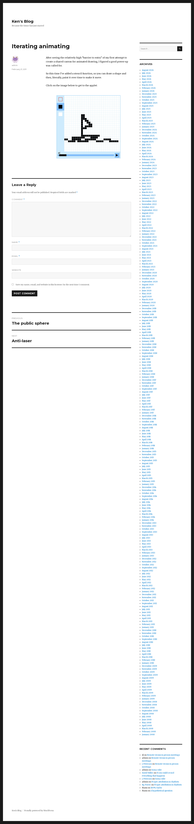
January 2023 (148, 198)
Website (16, 270)
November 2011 (149, 597)
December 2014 (149, 487)
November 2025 (149, 97)
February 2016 (148, 445)
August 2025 (147, 106)
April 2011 (146, 618)
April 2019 (146, 332)
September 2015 (149, 460)
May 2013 (146, 544)
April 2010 (146, 654)
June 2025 (146, 112)
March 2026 (147, 85)
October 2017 (148, 386)
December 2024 (149, 130)
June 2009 (146, 684)
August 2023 (148, 177)
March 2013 (147, 550)
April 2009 (147, 690)
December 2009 (149, 666)
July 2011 (146, 609)
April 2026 (147, 82)
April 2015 (146, 475)
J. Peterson (147, 764)
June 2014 (146, 505)
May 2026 (146, 79)
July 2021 (146, 252)
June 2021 (146, 255)
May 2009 (146, 687)
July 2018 (146, 359)
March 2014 (147, 514)
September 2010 (149, 639)
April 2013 (146, 547)
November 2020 (149, 276)
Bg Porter (146, 785)
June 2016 (146, 433)
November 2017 (149, 383)
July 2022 (146, 216)
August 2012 (147, 570)
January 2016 (148, 448)
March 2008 (147, 728)
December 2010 (149, 630)
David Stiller (147, 773)
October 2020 (148, 279)
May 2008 (146, 722)
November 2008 (149, 705)
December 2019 (149, 308)
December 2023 (149, 165)
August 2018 (147, 356)
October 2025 (148, 100)
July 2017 (146, 395)
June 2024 (146, 147)
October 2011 (148, 600)
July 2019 (146, 323)
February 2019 (148, 338)
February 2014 (148, 517)
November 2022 (149, 204)
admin (15, 65)
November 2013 (149, 526)
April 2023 (147, 189)
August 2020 (148, 284)
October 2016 (148, 422)
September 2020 (150, 281)
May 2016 (146, 436)
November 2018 (149, 347)
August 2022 (148, 213)
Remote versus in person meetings (163, 755)
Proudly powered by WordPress (39, 810)
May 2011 (146, 615)
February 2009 (149, 696)
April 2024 (147, 153)
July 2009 (146, 681)
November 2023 (149, 168)
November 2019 (149, 311)
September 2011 (149, 603)
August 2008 (148, 713)
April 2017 (146, 404)
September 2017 (149, 389)
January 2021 (148, 270)
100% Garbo (156, 788)
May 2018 (146, 365)
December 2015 (149, 451)
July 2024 (146, 144)
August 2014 (147, 499)
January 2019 (148, 341)
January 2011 (148, 627)
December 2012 (149, 559)
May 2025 (146, 115)
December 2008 (149, 702)
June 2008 (146, 719)
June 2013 (146, 541)
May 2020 (146, 293)
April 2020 (147, 296)
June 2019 (146, 326)
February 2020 (149, 302)
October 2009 (148, 672)
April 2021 (146, 261)
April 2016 (146, 439)
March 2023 (147, 192)
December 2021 (149, 237)
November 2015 (149, 454)
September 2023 (150, 174)
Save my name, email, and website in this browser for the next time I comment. (53, 284)
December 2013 (149, 523)
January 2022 (148, 234)
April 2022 (147, 225)
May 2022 (146, 222)
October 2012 (148, 565)
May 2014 (146, 508)
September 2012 (149, 567)
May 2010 (146, 651)
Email (16, 256)
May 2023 (146, 186)
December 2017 (149, 380)
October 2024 (148, 135)
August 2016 (147, 427)
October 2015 (148, 457)
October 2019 (148, 314)
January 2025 (148, 127)
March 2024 (147, 156)
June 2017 (146, 398)
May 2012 (146, 579)
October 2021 (148, 243)
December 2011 (149, 594)
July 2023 (146, 180)
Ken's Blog (23, 21)
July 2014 (146, 502)
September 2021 (149, 246)
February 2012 (148, 588)
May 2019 (146, 329)
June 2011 (146, 612)
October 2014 (148, 493)
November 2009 (149, 669)
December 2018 (149, 344)
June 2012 (146, 576)
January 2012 (148, 591)
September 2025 (149, 103)
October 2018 (148, 350)
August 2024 (148, 141)
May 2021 (146, 258)
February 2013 (148, 553)
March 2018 (147, 371)
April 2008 (147, 725)
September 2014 (149, 496)
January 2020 (148, 305)
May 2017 (146, 401)
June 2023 (146, 183)
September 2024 (150, 138)
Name (16, 242)
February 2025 (148, 124)
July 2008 (146, 716)
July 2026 (146, 73)
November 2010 (149, 633)
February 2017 (148, 410)
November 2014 (149, 490)
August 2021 (147, 249)
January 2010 (148, 663)
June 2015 (146, 469)
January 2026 (148, 91)
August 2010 (147, 642)
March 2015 (147, 478)
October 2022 (148, 207)
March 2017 (147, 407)
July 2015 (146, 466)
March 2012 (147, 585)
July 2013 (146, 538)
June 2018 (146, 362)
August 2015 (147, 463)
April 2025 (146, 118)
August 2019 (147, 320)
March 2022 (147, 228)
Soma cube (156, 770)
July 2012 (146, 573)
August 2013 (147, 535)
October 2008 (148, 708)
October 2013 (148, 529)
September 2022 (150, 210)
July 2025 (146, 109)
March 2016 (147, 442)
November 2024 (149, 133)
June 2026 (146, 76)
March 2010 (147, 657)
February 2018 (148, 374)
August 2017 (147, 392)
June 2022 (146, 219)
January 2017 (148, 413)
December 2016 (149, 416)
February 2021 (148, 267)
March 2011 (147, 621)
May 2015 (146, 472)
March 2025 (147, 121)
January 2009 (148, 699)
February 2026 (149, 88)
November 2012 (149, 562)
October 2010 (148, 636)
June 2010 (146, 648)
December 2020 (149, 273)
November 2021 (149, 240)
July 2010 (146, 645)
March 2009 (147, 693)
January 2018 (148, 377)
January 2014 (148, 520)
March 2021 (147, 264)
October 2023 (148, 171)
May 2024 (146, 150)
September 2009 (150, 675)
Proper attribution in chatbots (165, 782)
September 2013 (149, 532)
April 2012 (146, 582)
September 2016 (149, 424)
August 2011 (147, 606)
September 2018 (149, 353)
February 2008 (149, 731)
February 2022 (149, 231)
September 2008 (150, 711)
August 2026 (148, 70)
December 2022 (149, 201)
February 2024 (149, 159)
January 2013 (148, 556)
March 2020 (147, 299)
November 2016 (149, 419)
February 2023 (149, 195)
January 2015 (148, 484)
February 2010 (148, 660)
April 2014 (146, 511)
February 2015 (148, 481)
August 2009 (148, 678)
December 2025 (149, 94)
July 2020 (146, 287)
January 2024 (148, 162)
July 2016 (146, 430)
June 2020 (146, 290)
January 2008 (148, 734)
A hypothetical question (161, 791)
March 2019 (147, 335)
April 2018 (146, 368)
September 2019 (149, 317)
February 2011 (148, 624)
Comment (18, 199)
